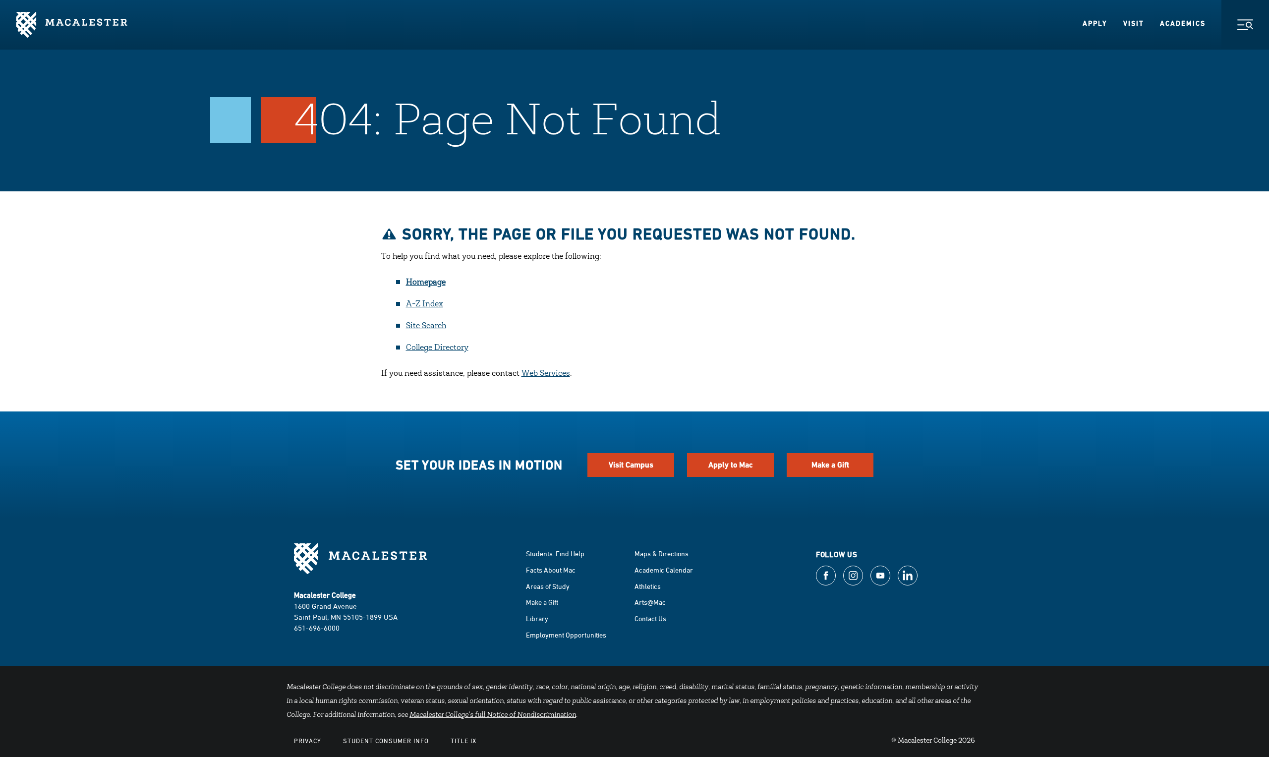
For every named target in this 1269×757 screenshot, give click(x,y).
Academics (1183, 23)
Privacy (307, 741)
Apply (1095, 23)
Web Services (545, 374)
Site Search (426, 326)
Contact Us (650, 618)
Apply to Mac (730, 464)
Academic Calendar (663, 570)
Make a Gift (830, 464)
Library (537, 618)
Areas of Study (548, 586)
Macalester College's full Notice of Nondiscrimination (492, 715)
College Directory (437, 348)
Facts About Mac (551, 570)
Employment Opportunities (566, 635)
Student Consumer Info (386, 741)
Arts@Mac (650, 602)
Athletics (647, 586)
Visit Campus (631, 464)
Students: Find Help (555, 553)
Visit (1133, 23)
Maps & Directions (661, 553)
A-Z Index (424, 304)
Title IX (463, 741)
